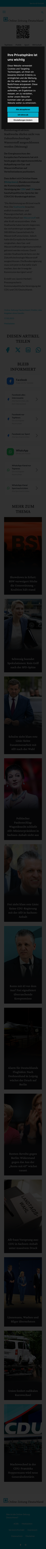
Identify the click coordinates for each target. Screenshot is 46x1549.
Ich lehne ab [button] (23, 115)
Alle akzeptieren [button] (23, 109)
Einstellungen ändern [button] (23, 120)
